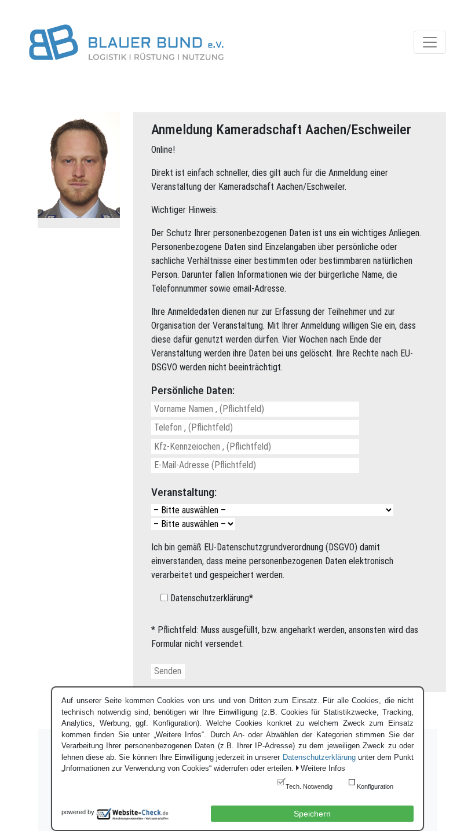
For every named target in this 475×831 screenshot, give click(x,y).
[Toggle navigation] (430, 42)
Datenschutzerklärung (319, 757)
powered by (77, 811)
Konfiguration (375, 786)
